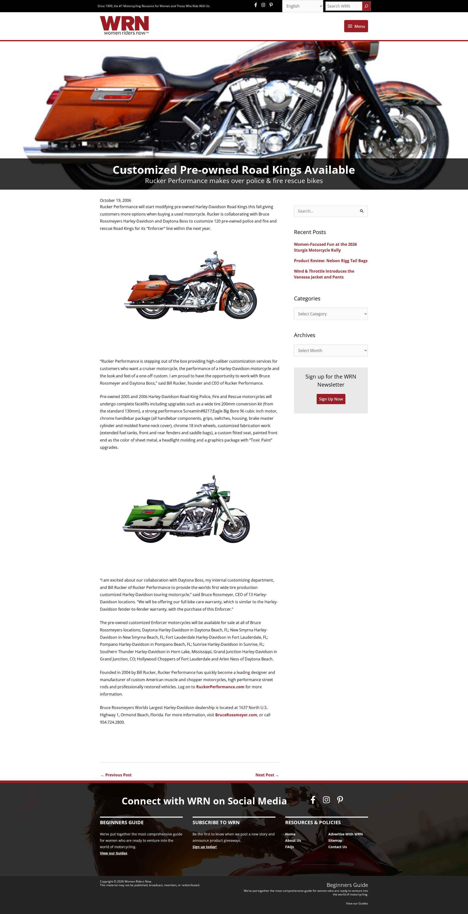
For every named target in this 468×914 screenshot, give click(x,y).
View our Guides (113, 853)
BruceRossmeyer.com (236, 715)
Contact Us (337, 846)
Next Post (267, 775)
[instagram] (264, 5)
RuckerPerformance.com (220, 686)
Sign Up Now (331, 399)
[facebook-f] (257, 5)
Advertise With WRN (345, 834)
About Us (293, 840)
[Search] (366, 6)
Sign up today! (205, 846)
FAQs (289, 846)
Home (290, 834)
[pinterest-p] (271, 5)
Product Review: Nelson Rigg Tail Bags (331, 260)
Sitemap (335, 840)
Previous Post (116, 775)
